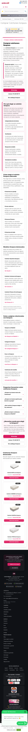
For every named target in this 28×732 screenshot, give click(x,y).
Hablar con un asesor (14, 564)
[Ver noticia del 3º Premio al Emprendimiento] (14, 701)
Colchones (6, 607)
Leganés (6, 670)
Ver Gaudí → (8, 271)
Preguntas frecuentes (8, 641)
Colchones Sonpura (6, 19)
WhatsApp (14, 90)
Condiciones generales (8, 652)
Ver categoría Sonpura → (11, 348)
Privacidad (6, 657)
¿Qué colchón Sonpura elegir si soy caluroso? (13, 406)
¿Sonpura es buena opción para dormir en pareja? (13, 400)
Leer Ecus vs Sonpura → (11, 364)
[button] (25, 712)
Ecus (5, 625)
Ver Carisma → (9, 286)
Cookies (5, 659)
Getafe (21, 668)
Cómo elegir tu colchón (8, 639)
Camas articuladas (8, 616)
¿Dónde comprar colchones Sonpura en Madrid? (12, 413)
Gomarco (5, 623)
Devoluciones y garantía (9, 645)
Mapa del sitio (7, 661)
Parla (17, 670)
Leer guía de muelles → (11, 380)
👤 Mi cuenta (23, 2)
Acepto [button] (18, 729)
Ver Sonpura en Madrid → (12, 336)
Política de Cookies (11, 729)
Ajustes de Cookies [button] (19, 727)
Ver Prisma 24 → (9, 302)
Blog (5, 636)
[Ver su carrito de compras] (26, 6)
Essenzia (5, 629)
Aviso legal (6, 654)
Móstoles (11, 668)
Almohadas (6, 611)
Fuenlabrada (12, 670)
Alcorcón (16, 668)
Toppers (5, 614)
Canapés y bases (7, 609)
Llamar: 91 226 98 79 (14, 94)
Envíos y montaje (7, 643)
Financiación (6, 648)
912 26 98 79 (14, 567)
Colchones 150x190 (19, 19)
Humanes (22, 670)
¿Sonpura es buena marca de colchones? (12, 393)
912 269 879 (23, 1)
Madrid (6, 668)
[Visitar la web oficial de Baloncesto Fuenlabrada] (14, 690)
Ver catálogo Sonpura (14, 97)
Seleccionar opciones (14, 477)
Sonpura (5, 621)
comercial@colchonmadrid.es (11, 598)
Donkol (5, 627)
